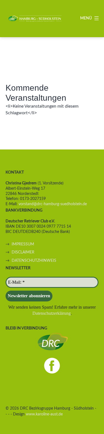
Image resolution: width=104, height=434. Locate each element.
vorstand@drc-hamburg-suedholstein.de (53, 204)
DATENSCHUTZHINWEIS (34, 260)
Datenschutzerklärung (51, 313)
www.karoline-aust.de (44, 414)
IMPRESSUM (23, 244)
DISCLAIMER (23, 252)
